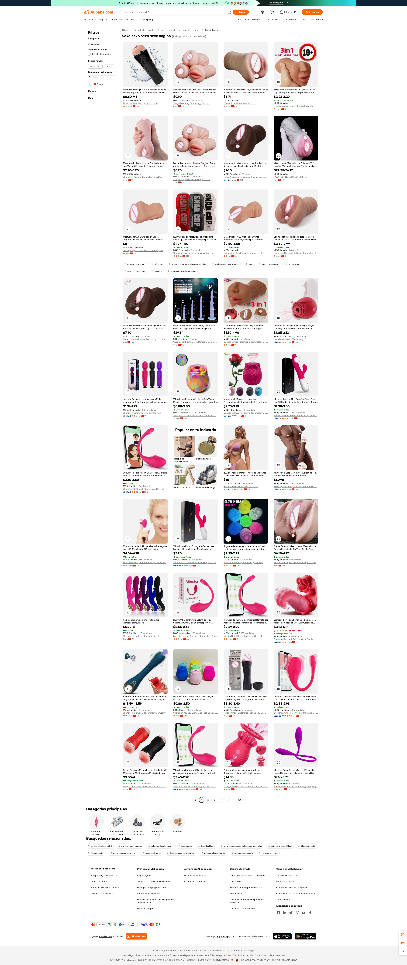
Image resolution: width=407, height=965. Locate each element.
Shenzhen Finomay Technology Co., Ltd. (243, 562)
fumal (250, 264)
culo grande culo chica (161, 846)
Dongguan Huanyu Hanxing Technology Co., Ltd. (246, 413)
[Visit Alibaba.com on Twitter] (291, 913)
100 (239, 800)
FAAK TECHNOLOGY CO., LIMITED (290, 177)
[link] (403, 935)
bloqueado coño (308, 846)
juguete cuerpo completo (124, 853)
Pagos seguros (144, 875)
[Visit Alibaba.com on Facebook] (278, 913)
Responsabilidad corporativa (105, 887)
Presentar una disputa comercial (246, 887)
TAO (228, 950)
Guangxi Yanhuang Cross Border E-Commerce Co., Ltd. (195, 342)
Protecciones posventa (148, 893)
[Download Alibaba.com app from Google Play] (305, 936)
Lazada (203, 950)
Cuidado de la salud (143, 30)
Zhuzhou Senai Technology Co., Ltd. (140, 103)
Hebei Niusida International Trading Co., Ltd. (245, 177)
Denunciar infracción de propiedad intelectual (247, 901)
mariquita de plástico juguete (184, 271)
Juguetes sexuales (191, 30)
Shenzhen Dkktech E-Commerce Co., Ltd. (143, 489)
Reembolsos (236, 893)
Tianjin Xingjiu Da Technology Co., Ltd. (191, 179)
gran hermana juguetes (131, 846)
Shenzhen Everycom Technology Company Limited (145, 562)
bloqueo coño (97, 853)
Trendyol (237, 950)
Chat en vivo (236, 881)
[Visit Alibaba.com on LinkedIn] (284, 913)
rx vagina (158, 271)
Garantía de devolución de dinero (153, 881)
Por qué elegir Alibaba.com (104, 875)
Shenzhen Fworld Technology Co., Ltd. (142, 636)
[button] (229, 12)
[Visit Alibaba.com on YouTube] (304, 913)
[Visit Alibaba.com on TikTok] (310, 913)
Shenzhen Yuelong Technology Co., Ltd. (142, 177)
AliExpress (158, 950)
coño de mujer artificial (281, 846)
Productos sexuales (167, 30)
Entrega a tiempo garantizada (151, 887)
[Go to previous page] (195, 800)
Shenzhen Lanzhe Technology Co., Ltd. (142, 413)
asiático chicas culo (136, 271)
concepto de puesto (244, 853)
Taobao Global (217, 950)
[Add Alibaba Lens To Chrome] (136, 936)
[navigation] (102, 415)
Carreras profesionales (102, 893)
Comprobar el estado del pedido (292, 887)
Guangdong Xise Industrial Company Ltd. (143, 250)
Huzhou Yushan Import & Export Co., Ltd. (293, 106)
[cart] (272, 12)
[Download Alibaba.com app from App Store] (282, 936)
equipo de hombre (270, 264)
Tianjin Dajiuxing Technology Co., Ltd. (191, 103)
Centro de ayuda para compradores (247, 875)
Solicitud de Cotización (194, 881)
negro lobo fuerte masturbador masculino (243, 846)
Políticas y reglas (145, 908)
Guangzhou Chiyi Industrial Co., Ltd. (241, 486)
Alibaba (125, 30)
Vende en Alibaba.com (287, 875)
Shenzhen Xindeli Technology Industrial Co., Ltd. (296, 713)
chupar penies (294, 264)
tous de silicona (208, 846)
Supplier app (223, 936)
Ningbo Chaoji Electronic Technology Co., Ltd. (246, 713)
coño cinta (158, 264)
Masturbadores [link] (212, 30)
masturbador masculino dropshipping (189, 264)
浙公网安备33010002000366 (255, 960)
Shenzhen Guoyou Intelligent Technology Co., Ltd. (296, 253)
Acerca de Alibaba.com (103, 868)
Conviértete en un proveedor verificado (295, 893)
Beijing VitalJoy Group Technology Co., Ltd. (295, 562)
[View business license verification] (232, 960)
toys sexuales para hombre (182, 853)
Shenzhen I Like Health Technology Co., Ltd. (295, 415)
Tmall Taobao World (187, 950)
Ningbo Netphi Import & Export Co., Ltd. (243, 636)
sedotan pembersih (135, 264)
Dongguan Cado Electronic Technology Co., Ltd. (246, 342)
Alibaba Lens (105, 936)
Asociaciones (283, 899)
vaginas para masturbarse (227, 264)
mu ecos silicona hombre (215, 853)
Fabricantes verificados (195, 875)
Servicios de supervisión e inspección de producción (155, 901)
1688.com (171, 950)
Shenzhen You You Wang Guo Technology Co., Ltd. (195, 415)
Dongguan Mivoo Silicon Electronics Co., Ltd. (246, 786)
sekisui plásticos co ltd (101, 846)
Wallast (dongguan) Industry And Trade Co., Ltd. (296, 486)
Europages (249, 950)
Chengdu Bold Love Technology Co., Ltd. (193, 253)
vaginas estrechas (153, 853)
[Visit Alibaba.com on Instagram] (297, 913)
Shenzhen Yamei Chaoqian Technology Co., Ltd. (195, 636)
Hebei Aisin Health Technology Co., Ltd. (293, 339)
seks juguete (186, 846)
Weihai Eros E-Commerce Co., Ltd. (240, 103)
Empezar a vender (285, 881)
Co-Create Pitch (99, 881)
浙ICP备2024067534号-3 (284, 960)
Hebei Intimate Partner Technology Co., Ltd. (144, 339)
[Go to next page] (246, 800)
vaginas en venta (270, 853)
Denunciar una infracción (242, 908)
